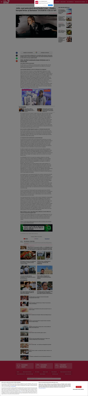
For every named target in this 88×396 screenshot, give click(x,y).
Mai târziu (44, 5)
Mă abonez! (50, 5)
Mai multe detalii (13, 386)
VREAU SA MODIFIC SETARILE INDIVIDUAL (78, 389)
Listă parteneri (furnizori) (42, 388)
